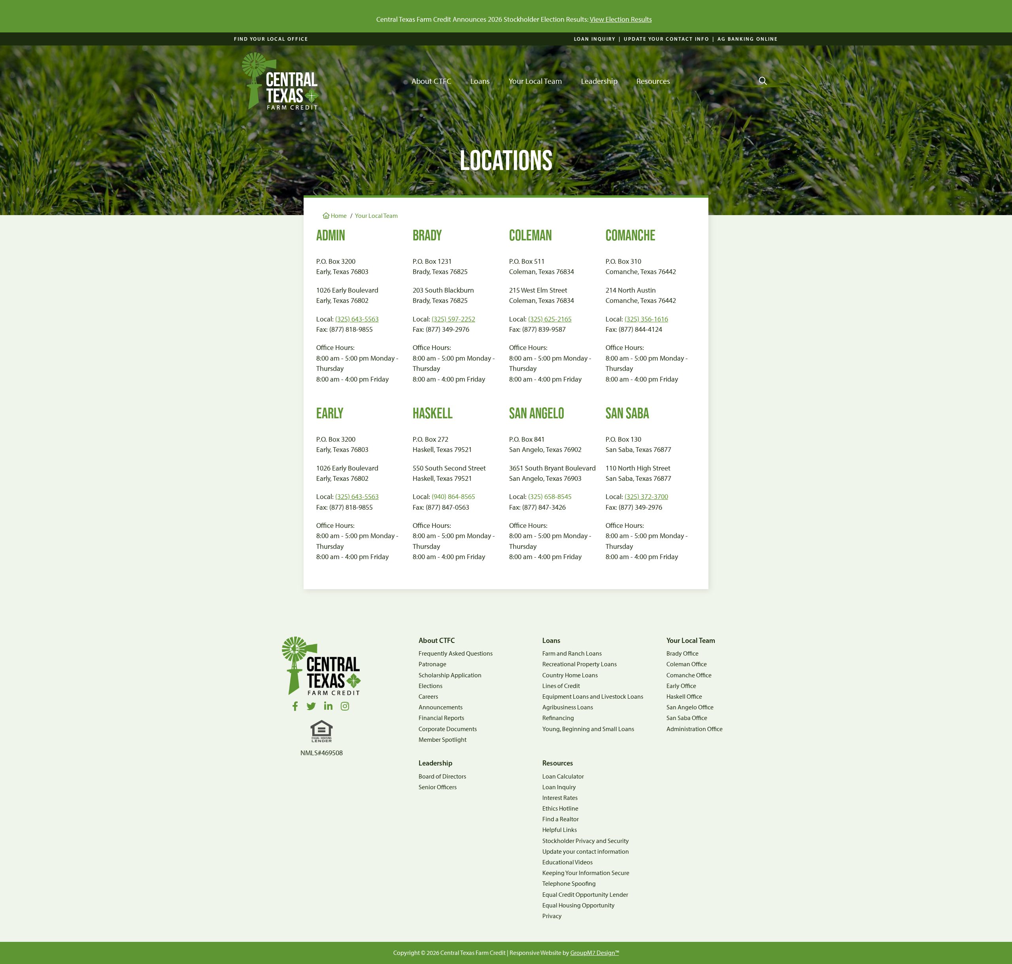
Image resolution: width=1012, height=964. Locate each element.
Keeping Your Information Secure (585, 873)
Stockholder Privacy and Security (585, 841)
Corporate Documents (448, 729)
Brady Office (682, 653)
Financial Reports (441, 718)
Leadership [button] (599, 81)
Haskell (433, 413)
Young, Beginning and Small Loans (588, 729)
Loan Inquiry (595, 39)
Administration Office (694, 729)
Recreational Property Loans (579, 664)
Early (330, 413)
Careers (428, 696)
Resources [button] (653, 81)
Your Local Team (376, 215)
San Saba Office (686, 718)
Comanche (630, 235)
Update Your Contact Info (666, 39)
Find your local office (271, 39)
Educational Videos (567, 862)
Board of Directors (442, 776)
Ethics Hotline (560, 808)
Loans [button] (480, 81)
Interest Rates (560, 797)
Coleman (530, 235)
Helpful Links (559, 830)
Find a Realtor (560, 819)
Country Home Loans (570, 675)
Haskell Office (684, 696)
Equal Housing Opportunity (578, 905)
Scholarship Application (450, 675)
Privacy (552, 916)
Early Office (681, 686)
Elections (430, 686)
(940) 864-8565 (453, 496)
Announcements (441, 707)
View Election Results (621, 19)
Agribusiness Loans (567, 707)
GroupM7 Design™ (594, 952)
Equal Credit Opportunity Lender (585, 894)
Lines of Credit (561, 686)
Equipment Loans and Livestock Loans (592, 696)
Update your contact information (585, 851)
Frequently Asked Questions (456, 653)
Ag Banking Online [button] (747, 39)
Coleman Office (686, 664)
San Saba (627, 413)
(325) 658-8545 (550, 496)
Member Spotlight (442, 739)
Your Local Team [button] (535, 81)
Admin (330, 235)
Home (338, 215)
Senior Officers (438, 787)
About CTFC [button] (431, 81)
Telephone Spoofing (569, 883)
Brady (427, 235)
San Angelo (536, 413)
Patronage (432, 664)
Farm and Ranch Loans (572, 653)
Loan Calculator (563, 776)
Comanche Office (689, 675)
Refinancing (558, 718)
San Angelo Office (690, 707)
